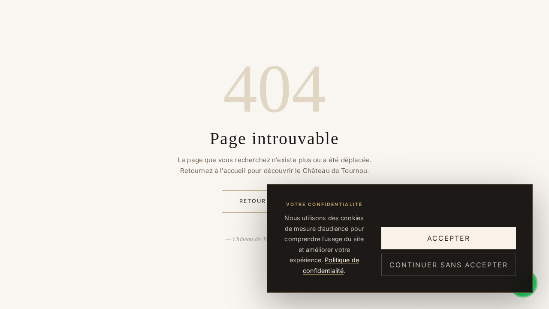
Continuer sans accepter (448, 265)
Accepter (448, 238)
